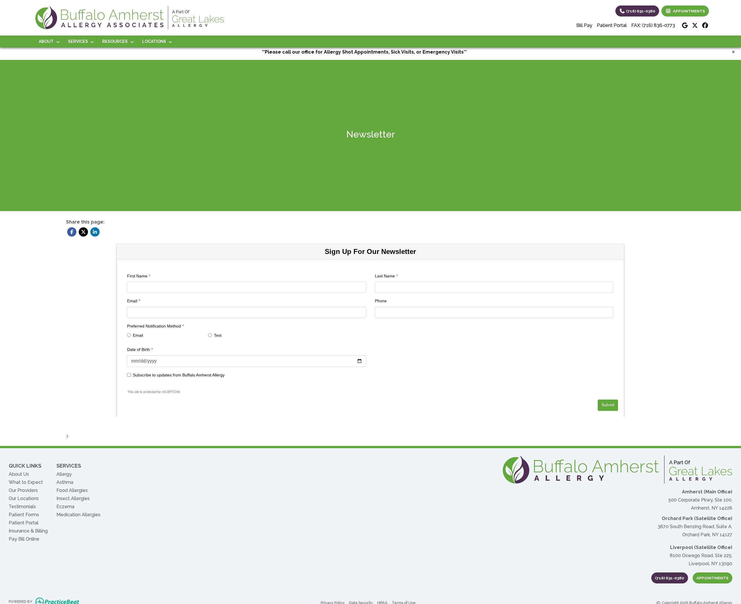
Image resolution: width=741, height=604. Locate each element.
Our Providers (23, 490)
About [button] (47, 41)
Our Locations (24, 498)
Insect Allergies (73, 498)
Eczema (65, 506)
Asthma (64, 482)
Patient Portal (612, 25)
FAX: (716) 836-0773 (653, 25)
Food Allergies (72, 490)
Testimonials (22, 506)
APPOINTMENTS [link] (688, 11)
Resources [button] (115, 41)
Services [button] (79, 41)
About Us (19, 474)
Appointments (712, 578)
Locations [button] (155, 41)
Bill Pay (584, 25)
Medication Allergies (78, 514)
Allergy (64, 474)
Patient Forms (24, 514)
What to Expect (26, 482)
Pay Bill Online (24, 539)
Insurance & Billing (28, 531)
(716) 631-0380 (640, 11)
